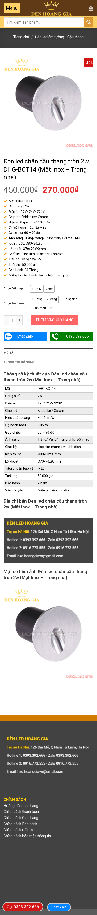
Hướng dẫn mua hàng (21, 805)
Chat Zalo (25, 336)
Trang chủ (21, 37)
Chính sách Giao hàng (21, 818)
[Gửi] (88, 22)
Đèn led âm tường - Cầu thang (59, 37)
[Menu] (12, 8)
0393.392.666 (77, 336)
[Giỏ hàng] (91, 8)
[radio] (36, 288)
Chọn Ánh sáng (15, 303)
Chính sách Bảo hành (20, 824)
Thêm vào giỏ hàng (54, 320)
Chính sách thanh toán (21, 811)
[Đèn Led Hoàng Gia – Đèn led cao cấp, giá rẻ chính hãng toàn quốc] (51, 8)
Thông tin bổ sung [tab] (19, 362)
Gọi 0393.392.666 (23, 906)
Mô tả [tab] (8, 353)
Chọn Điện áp (13, 288)
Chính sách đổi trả (18, 830)
